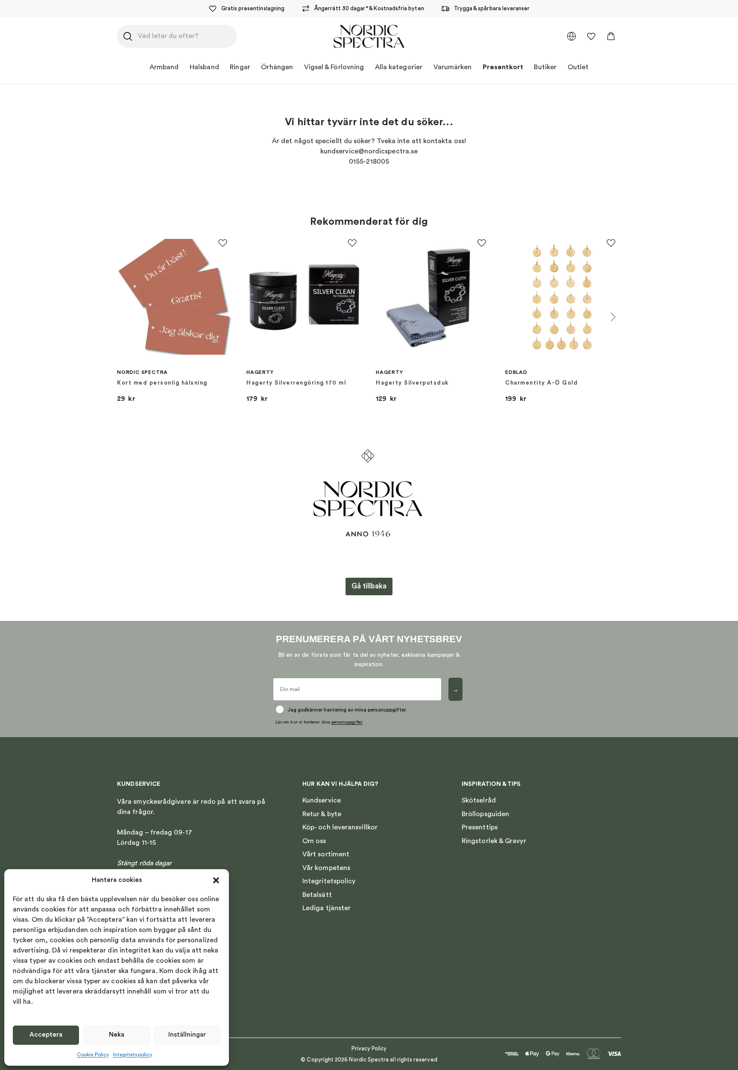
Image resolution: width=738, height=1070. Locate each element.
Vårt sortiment (325, 854)
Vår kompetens (326, 867)
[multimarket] (571, 36)
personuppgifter (347, 722)
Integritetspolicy (132, 1054)
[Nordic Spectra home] (369, 36)
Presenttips (480, 827)
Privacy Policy (369, 1048)
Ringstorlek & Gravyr (494, 841)
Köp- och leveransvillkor (340, 827)
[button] (216, 880)
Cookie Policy (93, 1054)
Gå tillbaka (369, 586)
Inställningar (187, 1035)
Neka (116, 1035)
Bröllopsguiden (485, 814)
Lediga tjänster (326, 908)
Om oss (314, 841)
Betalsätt (317, 894)
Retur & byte (321, 814)
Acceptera (45, 1035)
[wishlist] (591, 36)
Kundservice (321, 800)
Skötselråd (479, 800)
